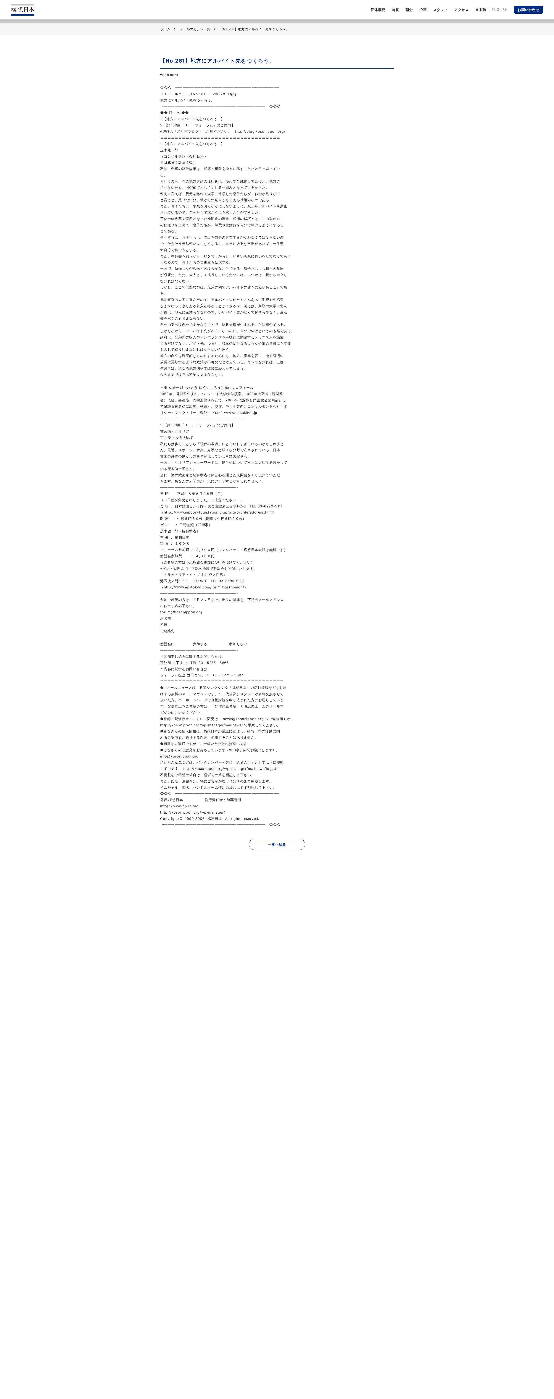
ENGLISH (499, 9)
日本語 (480, 9)
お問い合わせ (529, 10)
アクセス (461, 10)
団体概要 (378, 10)
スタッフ (440, 10)
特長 (395, 10)
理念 (409, 10)
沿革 (423, 10)
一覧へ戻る (277, 844)
